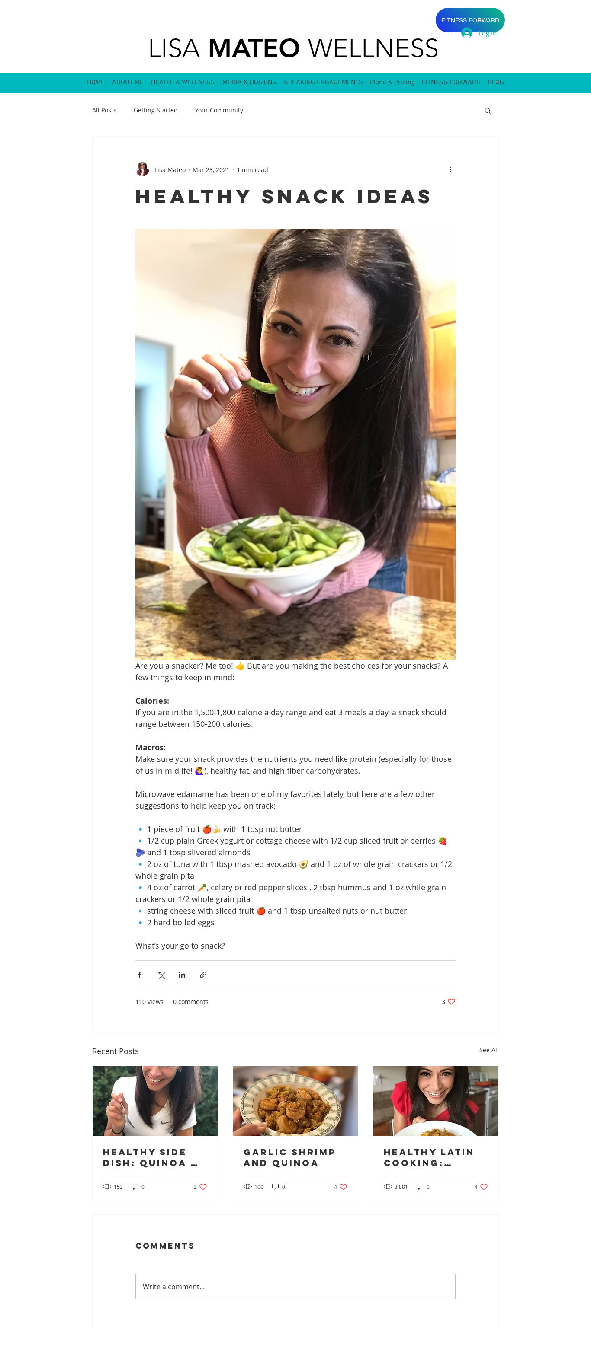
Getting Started (156, 110)
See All (489, 1050)
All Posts (104, 110)
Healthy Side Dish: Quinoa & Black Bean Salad (151, 1157)
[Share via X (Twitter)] (161, 975)
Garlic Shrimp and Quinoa (290, 1157)
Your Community (219, 110)
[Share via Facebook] (139, 975)
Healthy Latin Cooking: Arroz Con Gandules (429, 1157)
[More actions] (450, 169)
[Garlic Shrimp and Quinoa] (295, 1101)
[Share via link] (203, 975)
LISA (174, 48)
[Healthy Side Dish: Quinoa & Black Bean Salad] (155, 1101)
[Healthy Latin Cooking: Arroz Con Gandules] (435, 1101)
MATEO (254, 48)
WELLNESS (373, 48)
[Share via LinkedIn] (182, 975)
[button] (488, 110)
